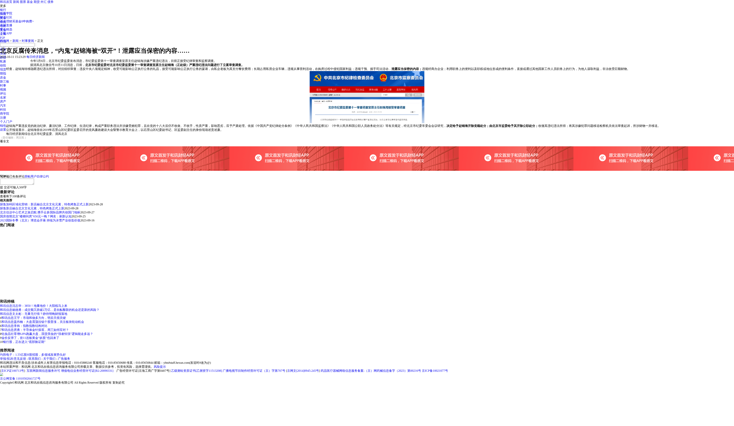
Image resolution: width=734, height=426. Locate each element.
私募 (3, 61)
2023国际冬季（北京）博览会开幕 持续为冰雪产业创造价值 (40, 220)
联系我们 (34, 358)
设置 (3, 129)
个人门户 (6, 121)
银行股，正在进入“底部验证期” (24, 341)
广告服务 (64, 358)
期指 (3, 73)
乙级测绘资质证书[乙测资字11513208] (196, 370)
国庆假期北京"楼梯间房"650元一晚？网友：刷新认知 (35, 216)
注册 (3, 117)
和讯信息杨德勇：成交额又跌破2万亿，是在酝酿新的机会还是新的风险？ (49, 309)
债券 (50, 1)
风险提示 (160, 366)
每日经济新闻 (35, 56)
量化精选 (6, 29)
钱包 (3, 125)
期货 (37, 1)
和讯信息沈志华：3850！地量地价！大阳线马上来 (33, 305)
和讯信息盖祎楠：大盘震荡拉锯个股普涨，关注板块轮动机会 (43, 321)
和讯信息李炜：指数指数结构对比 (24, 325)
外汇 (44, 1)
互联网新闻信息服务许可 (43, 370)
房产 (3, 101)
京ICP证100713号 (12, 370)
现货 (3, 69)
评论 (3, 93)
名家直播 (6, 25)
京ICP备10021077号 (435, 370)
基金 (30, 1)
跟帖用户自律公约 (36, 176)
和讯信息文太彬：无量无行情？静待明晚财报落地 (33, 313)
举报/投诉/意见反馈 (13, 358)
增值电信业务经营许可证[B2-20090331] (87, 370)
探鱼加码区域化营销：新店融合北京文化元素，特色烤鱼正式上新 (44, 204)
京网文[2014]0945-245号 (303, 370)
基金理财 (6, 21)
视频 (3, 89)
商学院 (4, 113)
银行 (3, 9)
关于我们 (49, 358)
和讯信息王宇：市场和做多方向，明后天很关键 (34, 317)
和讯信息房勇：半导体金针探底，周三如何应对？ (35, 329)
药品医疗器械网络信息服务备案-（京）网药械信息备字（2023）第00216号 (371, 370)
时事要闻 (28, 40)
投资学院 (6, 13)
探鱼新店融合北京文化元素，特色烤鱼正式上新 (32, 208)
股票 (23, 1)
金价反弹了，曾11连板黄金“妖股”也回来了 (30, 337)
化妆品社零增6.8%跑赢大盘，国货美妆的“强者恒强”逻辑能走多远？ (47, 333)
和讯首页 (6, 1)
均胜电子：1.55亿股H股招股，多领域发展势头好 (33, 354)
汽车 (3, 105)
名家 (3, 97)
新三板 (4, 81)
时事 (3, 85)
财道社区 (6, 17)
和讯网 (4, 40)
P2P (2, 37)
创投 (3, 65)
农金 (3, 77)
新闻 (16, 1)
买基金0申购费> (23, 21)
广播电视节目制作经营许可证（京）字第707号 (254, 370)
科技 (3, 109)
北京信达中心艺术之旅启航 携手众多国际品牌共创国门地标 (40, 212)
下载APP (6, 33)
